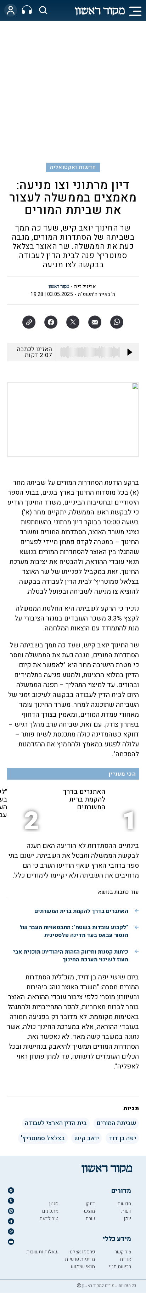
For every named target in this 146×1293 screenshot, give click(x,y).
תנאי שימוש (83, 1266)
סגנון (53, 1203)
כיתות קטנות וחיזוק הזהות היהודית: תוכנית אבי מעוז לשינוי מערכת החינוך (70, 956)
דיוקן (90, 1203)
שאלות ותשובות (42, 1252)
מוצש (89, 1211)
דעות (126, 1211)
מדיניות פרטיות (80, 1259)
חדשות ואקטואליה (73, 167)
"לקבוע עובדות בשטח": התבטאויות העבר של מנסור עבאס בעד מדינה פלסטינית (73, 931)
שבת (90, 1218)
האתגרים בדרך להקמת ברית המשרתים (84, 799)
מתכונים (50, 1211)
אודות (125, 1259)
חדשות (124, 1203)
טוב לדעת (48, 1218)
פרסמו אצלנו (82, 1252)
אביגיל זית (85, 286)
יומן (127, 1218)
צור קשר (122, 1252)
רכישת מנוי (120, 1266)
